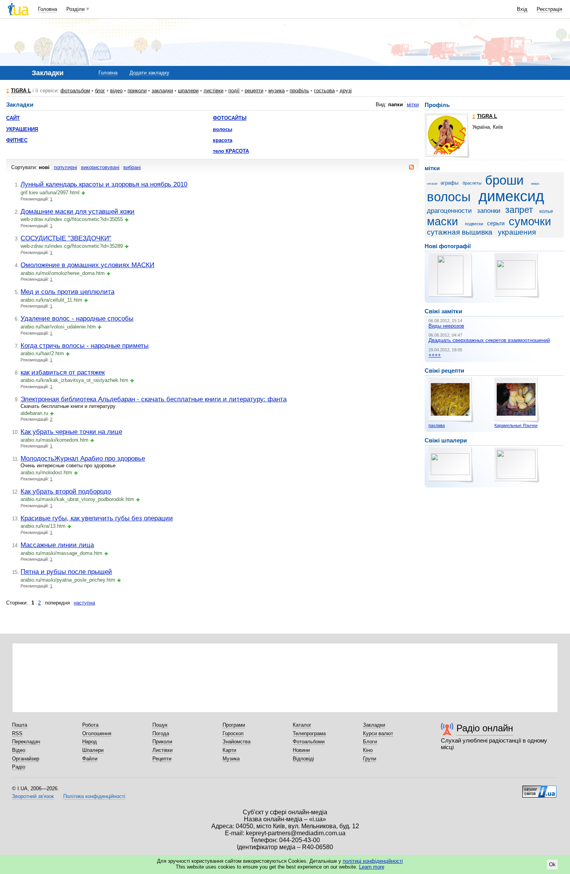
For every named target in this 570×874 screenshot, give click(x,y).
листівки (213, 90)
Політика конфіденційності (94, 796)
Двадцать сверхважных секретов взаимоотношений (489, 340)
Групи (369, 759)
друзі (346, 90)
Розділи (75, 9)
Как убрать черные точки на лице (71, 431)
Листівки (162, 750)
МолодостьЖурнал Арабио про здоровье (83, 458)
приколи (137, 90)
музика (276, 90)
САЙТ (13, 118)
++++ (434, 355)
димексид (511, 196)
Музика (231, 759)
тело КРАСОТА (231, 151)
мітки (413, 104)
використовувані (100, 167)
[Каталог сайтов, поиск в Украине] (539, 789)
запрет (519, 210)
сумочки (530, 221)
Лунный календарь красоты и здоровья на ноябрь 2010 (104, 184)
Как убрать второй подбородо (66, 491)
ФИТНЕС (17, 140)
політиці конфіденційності (373, 861)
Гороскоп (233, 733)
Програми (234, 725)
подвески (474, 223)
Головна (47, 9)
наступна (84, 603)
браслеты (472, 183)
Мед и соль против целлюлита (67, 291)
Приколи (162, 741)
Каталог (302, 725)
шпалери (188, 90)
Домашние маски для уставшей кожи (78, 211)
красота (222, 140)
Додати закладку (149, 73)
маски (442, 221)
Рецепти (161, 759)
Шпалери (93, 750)
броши (504, 180)
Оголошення (96, 733)
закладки (162, 90)
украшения (517, 232)
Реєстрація (549, 9)
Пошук (160, 725)
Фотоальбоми (309, 741)
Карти (229, 750)
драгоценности (449, 210)
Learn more (371, 867)
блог (100, 90)
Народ (89, 741)
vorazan (432, 183)
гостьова (324, 90)
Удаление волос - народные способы (77, 318)
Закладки (374, 725)
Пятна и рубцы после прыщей (66, 571)
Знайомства (236, 741)
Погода (160, 733)
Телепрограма (309, 733)
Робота (90, 725)
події (234, 90)
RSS (17, 733)
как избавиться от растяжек (63, 372)
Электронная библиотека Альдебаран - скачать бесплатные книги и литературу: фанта (154, 399)
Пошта (19, 725)
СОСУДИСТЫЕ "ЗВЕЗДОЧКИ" (66, 238)
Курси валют (378, 733)
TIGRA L (21, 90)
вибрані (132, 167)
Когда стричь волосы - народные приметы (85, 345)
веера (535, 183)
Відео (18, 750)
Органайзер (25, 759)
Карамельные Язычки (515, 425)
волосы (222, 129)
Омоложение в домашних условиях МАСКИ (87, 265)
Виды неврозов (446, 326)
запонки (489, 210)
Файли (89, 759)
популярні (65, 167)
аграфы (449, 183)
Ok (552, 864)
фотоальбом (75, 90)
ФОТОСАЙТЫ (230, 118)
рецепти (254, 90)
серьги (495, 223)
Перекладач (26, 741)
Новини (301, 750)
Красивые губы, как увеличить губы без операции (97, 518)
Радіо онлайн (484, 728)
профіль (299, 90)
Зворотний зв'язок (33, 796)
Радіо (18, 767)
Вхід (522, 9)
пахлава (436, 425)
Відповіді (303, 759)
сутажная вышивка (459, 232)
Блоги (370, 741)
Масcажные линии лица (57, 545)
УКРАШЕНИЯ (22, 129)
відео (116, 90)
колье (546, 211)
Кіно (368, 750)
